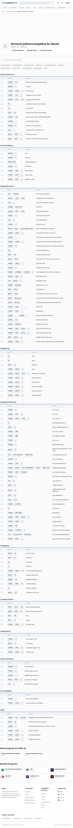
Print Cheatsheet (19, 50)
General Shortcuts (5, 65)
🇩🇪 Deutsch (61, 800)
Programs (27, 791)
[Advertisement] (36, 26)
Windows (21, 7)
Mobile (43, 805)
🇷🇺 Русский (61, 794)
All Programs (12, 7)
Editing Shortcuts (29, 65)
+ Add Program (62, 7)
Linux (34, 7)
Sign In (68, 3)
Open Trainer (33, 50)
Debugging (61, 65)
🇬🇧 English (60, 791)
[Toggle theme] (62, 2)
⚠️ (4, 82)
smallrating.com (17, 818)
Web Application (45, 802)
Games (41, 7)
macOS (28, 7)
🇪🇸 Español (61, 797)
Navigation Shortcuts (50, 65)
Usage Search (16, 68)
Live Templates (38, 68)
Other (42, 808)
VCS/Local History (27, 68)
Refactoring (39, 65)
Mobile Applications (30, 800)
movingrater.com (27, 818)
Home (4, 7)
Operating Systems (30, 803)
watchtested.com (6, 818)
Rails (46, 68)
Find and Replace (17, 65)
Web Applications (50, 7)
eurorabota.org (38, 818)
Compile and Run (5, 68)
